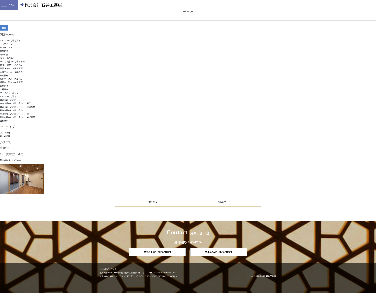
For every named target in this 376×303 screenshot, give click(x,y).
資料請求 (4, 121)
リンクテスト (6, 47)
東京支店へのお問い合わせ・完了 (15, 103)
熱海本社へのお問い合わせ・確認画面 (17, 117)
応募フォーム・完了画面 (11, 68)
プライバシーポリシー (10, 93)
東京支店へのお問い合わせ (12, 100)
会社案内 (4, 89)
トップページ (6, 44)
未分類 (3, 148)
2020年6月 (5, 136)
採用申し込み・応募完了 (11, 79)
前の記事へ (223, 202)
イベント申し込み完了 (10, 40)
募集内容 (4, 51)
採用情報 (4, 75)
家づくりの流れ (7, 58)
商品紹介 (4, 54)
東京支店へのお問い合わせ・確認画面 (17, 107)
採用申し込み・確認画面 (11, 82)
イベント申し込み (8, 96)
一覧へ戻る (152, 202)
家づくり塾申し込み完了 (11, 65)
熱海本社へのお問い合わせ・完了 (15, 114)
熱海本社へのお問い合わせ (12, 110)
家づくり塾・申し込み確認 (12, 61)
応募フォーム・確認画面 (11, 72)
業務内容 (4, 86)
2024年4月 (5, 133)
